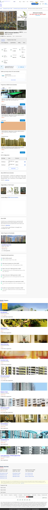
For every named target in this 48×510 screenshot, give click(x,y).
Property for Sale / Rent (11, 39)
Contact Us (11, 494)
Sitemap (39, 494)
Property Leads (44, 494)
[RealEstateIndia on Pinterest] (23, 500)
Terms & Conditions (27, 494)
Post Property (35, 3)
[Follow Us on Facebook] (18, 500)
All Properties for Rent (16, 473)
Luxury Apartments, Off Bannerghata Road (10, 455)
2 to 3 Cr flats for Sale (29, 473)
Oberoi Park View (4, 344)
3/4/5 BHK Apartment (6, 244)
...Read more (7, 225)
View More (13, 168)
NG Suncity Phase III (5, 376)
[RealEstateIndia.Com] (6, 4)
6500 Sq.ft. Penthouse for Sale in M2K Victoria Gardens (13, 147)
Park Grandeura (4, 423)
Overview (3, 39)
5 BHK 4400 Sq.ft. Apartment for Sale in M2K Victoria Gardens (14, 115)
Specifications (13, 42)
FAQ (16, 496)
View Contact (13, 79)
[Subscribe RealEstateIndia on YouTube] (27, 500)
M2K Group (4, 104)
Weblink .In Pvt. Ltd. (20, 509)
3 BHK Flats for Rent (16, 474)
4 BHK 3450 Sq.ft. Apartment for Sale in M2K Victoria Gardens (14, 131)
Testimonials (34, 494)
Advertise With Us (22, 496)
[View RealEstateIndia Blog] (20, 500)
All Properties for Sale (4, 473)
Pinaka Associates (5, 136)
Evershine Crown (4, 360)
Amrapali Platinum (5, 439)
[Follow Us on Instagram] (30, 500)
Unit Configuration (4, 42)
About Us (5, 494)
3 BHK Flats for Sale (3, 474)
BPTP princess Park (5, 407)
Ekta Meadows (4, 312)
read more (22, 483)
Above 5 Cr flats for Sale (29, 476)
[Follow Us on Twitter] (25, 500)
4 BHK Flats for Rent (16, 476)
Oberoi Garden (4, 328)
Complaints (20, 494)
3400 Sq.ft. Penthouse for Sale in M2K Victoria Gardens (13, 99)
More (24, 42)
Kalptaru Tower (4, 392)
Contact (22, 104)
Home (2, 494)
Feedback (15, 494)
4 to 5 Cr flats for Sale (29, 474)
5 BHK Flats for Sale (3, 478)
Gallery (19, 42)
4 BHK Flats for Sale (3, 476)
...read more (7, 180)
